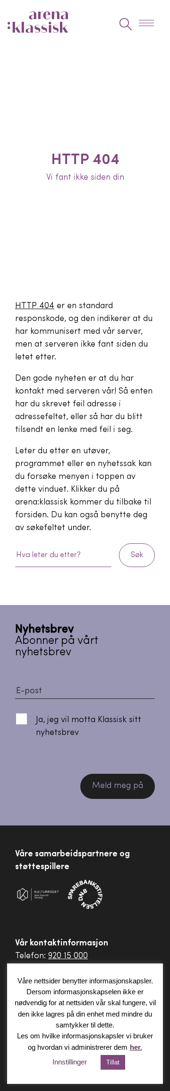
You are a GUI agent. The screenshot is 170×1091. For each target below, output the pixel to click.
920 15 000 (68, 956)
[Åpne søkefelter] (125, 24)
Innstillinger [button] (69, 1062)
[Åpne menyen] (149, 24)
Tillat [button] (112, 1062)
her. (136, 1047)
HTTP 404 (34, 306)
